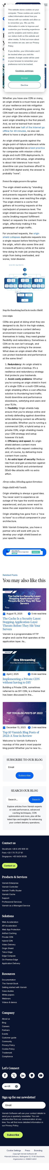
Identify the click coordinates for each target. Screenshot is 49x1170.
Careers (5, 1026)
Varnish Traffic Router (12, 890)
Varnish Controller (10, 887)
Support (5, 898)
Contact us (9, 866)
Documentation (9, 980)
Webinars (6, 998)
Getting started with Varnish (14, 987)
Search (36, 799)
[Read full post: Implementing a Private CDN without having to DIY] (24, 659)
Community (7, 1041)
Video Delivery (9, 944)
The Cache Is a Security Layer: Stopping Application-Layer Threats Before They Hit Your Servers (22, 624)
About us (6, 1019)
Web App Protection (11, 929)
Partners (6, 1030)
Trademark (7, 1053)
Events (5, 1034)
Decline (24, 85)
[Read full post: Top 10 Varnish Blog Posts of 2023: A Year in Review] (24, 713)
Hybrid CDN (7, 941)
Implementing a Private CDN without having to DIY (21, 680)
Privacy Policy (8, 1045)
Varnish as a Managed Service (16, 905)
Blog (4, 1022)
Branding (38, 1150)
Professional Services (12, 902)
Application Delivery (11, 963)
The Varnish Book (10, 983)
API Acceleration (9, 926)
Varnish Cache (8, 894)
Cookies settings (24, 71)
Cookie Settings (14, 1150)
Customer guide (9, 1037)
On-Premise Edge (10, 959)
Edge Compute (9, 956)
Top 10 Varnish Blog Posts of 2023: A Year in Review (21, 734)
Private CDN (7, 937)
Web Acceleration (10, 922)
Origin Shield (7, 948)
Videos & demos (9, 1002)
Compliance (7, 1056)
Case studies (8, 991)
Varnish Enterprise (10, 883)
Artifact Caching (9, 933)
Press (27, 1150)
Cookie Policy (8, 1049)
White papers (8, 995)
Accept (24, 78)
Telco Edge (7, 952)
